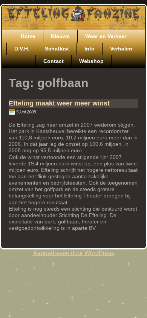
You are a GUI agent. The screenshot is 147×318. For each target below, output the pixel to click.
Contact (53, 61)
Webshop (91, 61)
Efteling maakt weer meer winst (59, 103)
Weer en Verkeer (105, 36)
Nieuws (60, 36)
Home (28, 36)
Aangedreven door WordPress (73, 253)
